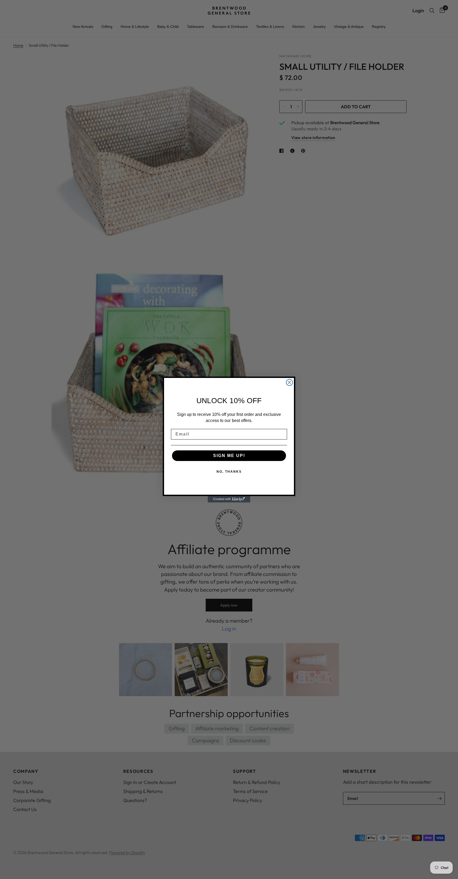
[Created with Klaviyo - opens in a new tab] (229, 499)
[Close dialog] (289, 382)
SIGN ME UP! (229, 456)
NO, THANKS (229, 472)
